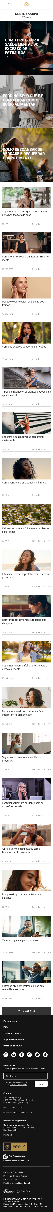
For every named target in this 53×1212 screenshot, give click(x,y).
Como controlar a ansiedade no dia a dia (24, 482)
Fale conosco (10, 1021)
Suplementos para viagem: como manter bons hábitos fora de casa (25, 213)
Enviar (41, 1083)
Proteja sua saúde (12, 1045)
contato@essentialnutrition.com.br (17, 1112)
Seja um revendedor (13, 1039)
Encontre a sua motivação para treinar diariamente (23, 438)
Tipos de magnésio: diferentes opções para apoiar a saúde (26, 393)
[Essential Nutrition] (26, 4)
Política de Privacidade (13, 1172)
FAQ (5, 1027)
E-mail (13, 1075)
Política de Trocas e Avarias (15, 1175)
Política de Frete (10, 1179)
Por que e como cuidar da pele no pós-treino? (23, 303)
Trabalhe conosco (12, 1033)
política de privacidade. (18, 1084)
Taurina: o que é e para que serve (20, 940)
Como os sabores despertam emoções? (24, 346)
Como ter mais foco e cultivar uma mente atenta (25, 258)
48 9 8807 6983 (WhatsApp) (15, 1102)
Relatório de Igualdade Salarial (16, 1183)
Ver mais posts (26, 1011)
